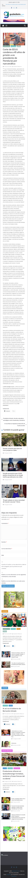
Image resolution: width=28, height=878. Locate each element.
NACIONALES (13, 46)
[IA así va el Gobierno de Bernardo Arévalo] (14, 696)
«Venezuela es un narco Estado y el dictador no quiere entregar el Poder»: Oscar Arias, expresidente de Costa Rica (18, 733)
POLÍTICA (18, 628)
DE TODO (4, 768)
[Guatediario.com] (3, 25)
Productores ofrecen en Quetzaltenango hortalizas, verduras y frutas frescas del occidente (14, 775)
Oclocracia (13, 743)
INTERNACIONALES (6, 46)
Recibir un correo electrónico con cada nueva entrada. (13, 582)
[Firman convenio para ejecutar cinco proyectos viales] (14, 434)
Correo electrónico (6, 548)
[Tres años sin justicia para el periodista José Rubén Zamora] (5, 665)
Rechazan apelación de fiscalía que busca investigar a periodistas (15, 4)
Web (2, 555)
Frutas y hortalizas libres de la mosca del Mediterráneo (18, 799)
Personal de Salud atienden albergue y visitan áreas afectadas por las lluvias (17, 807)
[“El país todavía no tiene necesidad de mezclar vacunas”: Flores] (14, 485)
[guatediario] (4, 855)
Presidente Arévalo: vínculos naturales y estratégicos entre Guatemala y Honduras (14, 419)
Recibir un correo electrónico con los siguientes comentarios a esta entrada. (13, 575)
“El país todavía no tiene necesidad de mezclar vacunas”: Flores (14, 501)
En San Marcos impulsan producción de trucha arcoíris (14, 424)
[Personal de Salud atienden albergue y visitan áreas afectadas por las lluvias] (5, 808)
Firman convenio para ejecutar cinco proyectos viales (12, 449)
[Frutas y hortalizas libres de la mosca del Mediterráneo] (5, 800)
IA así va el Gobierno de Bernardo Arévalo (12, 709)
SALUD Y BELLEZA (17, 768)
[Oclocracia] (5, 744)
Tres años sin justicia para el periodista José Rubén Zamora (18, 663)
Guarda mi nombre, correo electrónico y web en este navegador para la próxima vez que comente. (13, 566)
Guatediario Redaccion (17, 66)
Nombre (4, 542)
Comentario (4, 523)
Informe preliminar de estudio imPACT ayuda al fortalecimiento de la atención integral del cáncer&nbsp (18, 817)
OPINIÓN (10, 705)
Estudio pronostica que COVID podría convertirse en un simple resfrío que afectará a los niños (13, 475)
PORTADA (18, 46)
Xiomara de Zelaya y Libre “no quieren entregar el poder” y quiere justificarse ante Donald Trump (18, 655)
